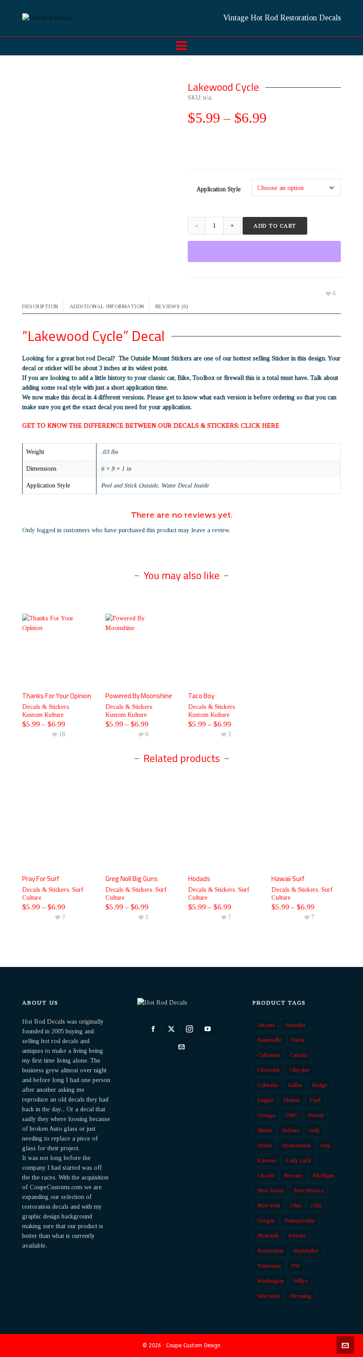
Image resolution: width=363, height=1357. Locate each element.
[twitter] (171, 1029)
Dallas (295, 1085)
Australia (295, 1024)
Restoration (270, 1250)
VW (295, 1265)
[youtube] (208, 1029)
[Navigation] (181, 46)
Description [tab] (40, 306)
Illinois (264, 1130)
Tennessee (269, 1265)
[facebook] (153, 1029)
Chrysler (299, 1070)
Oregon (265, 1220)
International (296, 1145)
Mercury (293, 1175)
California (268, 1055)
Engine (265, 1100)
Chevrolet (268, 1070)
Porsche (297, 1235)
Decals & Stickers (45, 707)
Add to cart (275, 226)
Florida (291, 1100)
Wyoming (300, 1295)
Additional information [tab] (107, 306)
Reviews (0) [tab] (171, 306)
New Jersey (270, 1190)
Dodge (319, 1085)
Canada (298, 1055)
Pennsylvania (299, 1220)
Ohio (295, 1205)
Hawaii (316, 1115)
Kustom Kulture (43, 714)
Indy (314, 1130)
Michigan (323, 1175)
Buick (298, 1039)
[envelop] (181, 1047)
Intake (264, 1145)
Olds (316, 1205)
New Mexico (309, 1190)
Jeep (325, 1145)
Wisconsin (268, 1295)
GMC (291, 1115)
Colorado (267, 1085)
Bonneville (269, 1039)
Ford (315, 1100)
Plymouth (267, 1235)
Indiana (290, 1130)
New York (268, 1205)
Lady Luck (298, 1160)
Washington (270, 1280)
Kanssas (266, 1160)
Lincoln (265, 1175)
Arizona (266, 1024)
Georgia (266, 1115)
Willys (300, 1280)
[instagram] (189, 1029)
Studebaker (306, 1250)
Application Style (219, 189)
